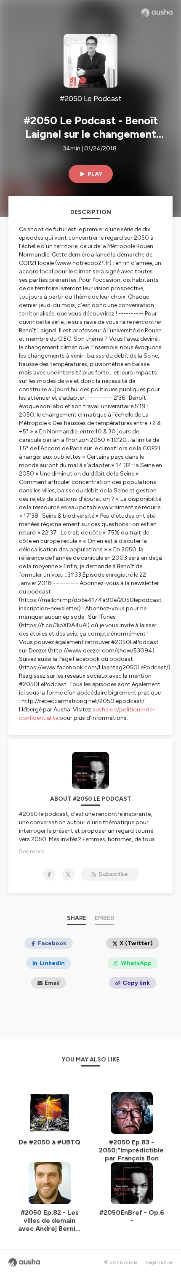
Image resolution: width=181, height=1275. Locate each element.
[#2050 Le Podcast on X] (68, 874)
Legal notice (159, 1262)
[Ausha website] (157, 12)
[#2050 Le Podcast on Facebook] (49, 874)
